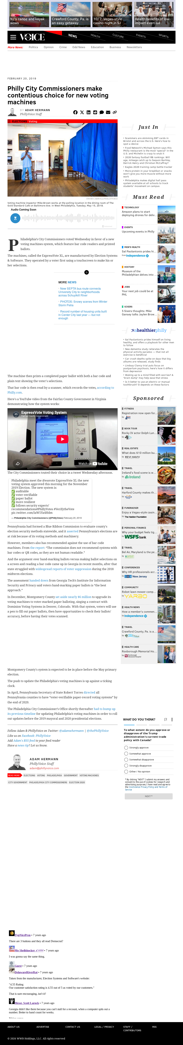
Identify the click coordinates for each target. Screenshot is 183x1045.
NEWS (72, 282)
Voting (33, 121)
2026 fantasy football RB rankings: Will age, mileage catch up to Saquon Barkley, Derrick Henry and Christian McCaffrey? (146, 160)
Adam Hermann (37, 110)
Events (141, 36)
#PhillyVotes (44, 509)
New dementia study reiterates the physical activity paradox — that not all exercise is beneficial (146, 351)
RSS (154, 1026)
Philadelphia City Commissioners (48, 782)
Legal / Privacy (104, 1026)
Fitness (129, 408)
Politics (33, 47)
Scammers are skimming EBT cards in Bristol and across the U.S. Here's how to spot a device (146, 140)
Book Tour (130, 428)
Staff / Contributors (132, 1028)
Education (97, 47)
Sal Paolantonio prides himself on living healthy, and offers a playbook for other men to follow (148, 342)
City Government (17, 782)
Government (71, 775)
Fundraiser (131, 507)
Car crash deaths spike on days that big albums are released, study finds (147, 360)
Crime (63, 47)
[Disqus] (63, 881)
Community (131, 587)
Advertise (42, 1026)
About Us (13, 1026)
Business (115, 47)
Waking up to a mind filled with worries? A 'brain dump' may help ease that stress (148, 376)
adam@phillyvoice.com (44, 768)
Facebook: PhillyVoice (36, 736)
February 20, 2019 (73, 517)
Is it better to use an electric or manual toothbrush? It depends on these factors (146, 383)
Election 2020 (77, 782)
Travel (128, 468)
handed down (38, 580)
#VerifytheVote (64, 509)
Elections (19, 121)
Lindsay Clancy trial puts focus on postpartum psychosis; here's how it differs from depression (148, 368)
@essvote (48, 480)
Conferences (132, 567)
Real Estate (131, 448)
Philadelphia (54, 775)
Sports (164, 36)
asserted (72, 531)
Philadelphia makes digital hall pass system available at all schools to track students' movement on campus (145, 183)
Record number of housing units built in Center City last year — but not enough (82, 314)
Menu (13, 37)
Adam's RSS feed (24, 740)
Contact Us (72, 1026)
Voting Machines (89, 775)
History (129, 266)
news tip (23, 745)
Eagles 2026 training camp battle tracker (148, 167)
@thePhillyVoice (98, 731)
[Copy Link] (115, 112)
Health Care (131, 646)
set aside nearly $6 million (73, 597)
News (72, 36)
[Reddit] (95, 112)
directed (89, 692)
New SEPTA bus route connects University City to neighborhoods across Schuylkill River (79, 291)
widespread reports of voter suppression (63, 569)
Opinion (49, 47)
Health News (132, 607)
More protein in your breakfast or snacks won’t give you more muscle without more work (147, 173)
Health (95, 36)
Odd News (78, 47)
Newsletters (134, 47)
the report (36, 548)
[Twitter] (82, 112)
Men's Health (132, 247)
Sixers (128, 306)
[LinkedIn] (89, 112)
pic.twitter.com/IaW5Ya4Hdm (32, 512)
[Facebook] (75, 112)
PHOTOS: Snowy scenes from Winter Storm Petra (82, 303)
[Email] (108, 112)
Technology (131, 207)
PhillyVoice (32, 37)
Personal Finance (135, 527)
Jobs (127, 286)
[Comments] (102, 112)
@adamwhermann (71, 731)
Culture (118, 36)
